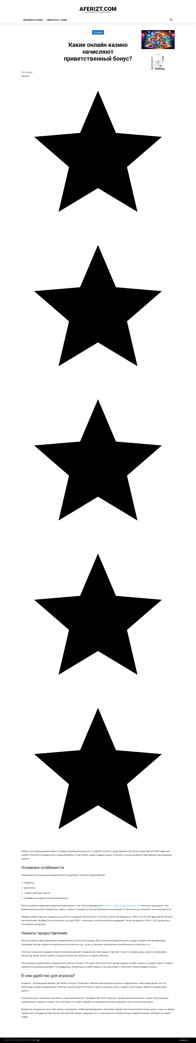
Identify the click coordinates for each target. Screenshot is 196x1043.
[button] (171, 19)
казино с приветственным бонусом (121, 905)
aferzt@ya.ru (183, 1040)
